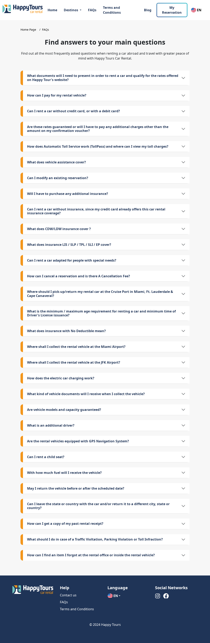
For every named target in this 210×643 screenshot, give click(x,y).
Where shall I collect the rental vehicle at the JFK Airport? (73, 362)
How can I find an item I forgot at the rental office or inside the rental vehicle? (91, 555)
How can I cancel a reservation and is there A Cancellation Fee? (78, 276)
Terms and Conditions (112, 10)
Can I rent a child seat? (45, 457)
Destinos (71, 10)
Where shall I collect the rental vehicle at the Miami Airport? (76, 346)
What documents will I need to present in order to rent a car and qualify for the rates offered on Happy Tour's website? (102, 77)
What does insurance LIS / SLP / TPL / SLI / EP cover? (69, 244)
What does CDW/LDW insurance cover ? (59, 229)
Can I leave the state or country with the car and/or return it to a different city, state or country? (98, 506)
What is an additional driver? (50, 425)
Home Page (28, 29)
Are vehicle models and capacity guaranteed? (64, 409)
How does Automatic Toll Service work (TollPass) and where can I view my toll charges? (97, 146)
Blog (147, 10)
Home (52, 10)
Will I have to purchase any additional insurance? (67, 193)
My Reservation (172, 10)
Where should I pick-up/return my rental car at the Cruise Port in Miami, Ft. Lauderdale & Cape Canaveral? (100, 293)
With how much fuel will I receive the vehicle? (64, 472)
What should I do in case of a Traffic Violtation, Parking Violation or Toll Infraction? (95, 539)
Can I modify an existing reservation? (57, 178)
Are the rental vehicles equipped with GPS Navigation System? (78, 441)
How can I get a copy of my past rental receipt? (65, 523)
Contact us (68, 595)
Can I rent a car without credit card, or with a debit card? (73, 111)
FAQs (92, 10)
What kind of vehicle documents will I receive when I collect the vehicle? (86, 394)
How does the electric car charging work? (60, 378)
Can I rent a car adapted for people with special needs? (71, 260)
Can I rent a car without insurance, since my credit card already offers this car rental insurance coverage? (96, 211)
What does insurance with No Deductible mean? (66, 331)
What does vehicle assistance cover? (56, 162)
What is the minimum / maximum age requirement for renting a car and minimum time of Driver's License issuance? (101, 313)
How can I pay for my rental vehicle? (56, 95)
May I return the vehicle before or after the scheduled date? (75, 488)
